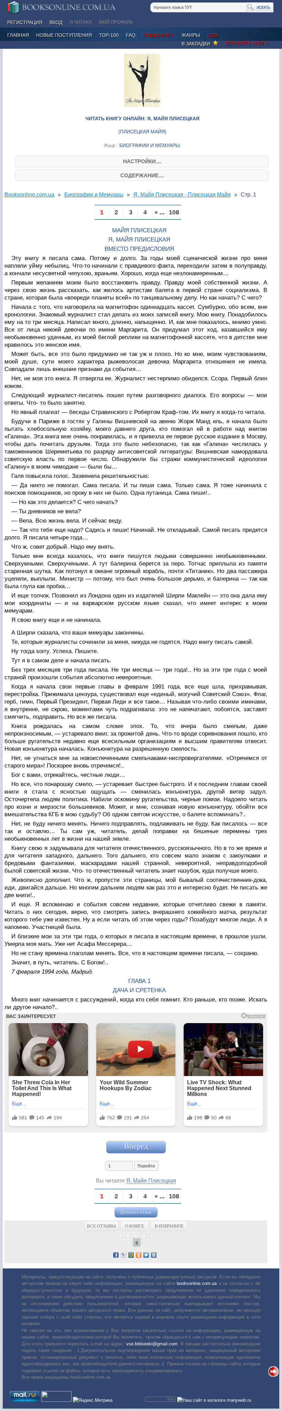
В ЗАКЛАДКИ (197, 43)
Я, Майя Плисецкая (151, 1181)
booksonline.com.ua (197, 1283)
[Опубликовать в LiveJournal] (123, 1255)
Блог (213, 35)
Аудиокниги (158, 35)
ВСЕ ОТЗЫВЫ (101, 1226)
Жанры (191, 35)
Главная (18, 35)
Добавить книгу (246, 43)
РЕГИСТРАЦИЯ (24, 22)
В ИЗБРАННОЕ (169, 1226)
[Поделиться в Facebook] (116, 1255)
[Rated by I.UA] (56, 1400)
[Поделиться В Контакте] (153, 1255)
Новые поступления (64, 35)
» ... (159, 212)
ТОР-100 (109, 35)
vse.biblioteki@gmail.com (151, 1343)
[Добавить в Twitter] (146, 1255)
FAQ (130, 35)
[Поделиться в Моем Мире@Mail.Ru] (131, 1255)
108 (174, 212)
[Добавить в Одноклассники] (138, 1255)
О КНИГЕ (134, 1226)
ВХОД (56, 22)
